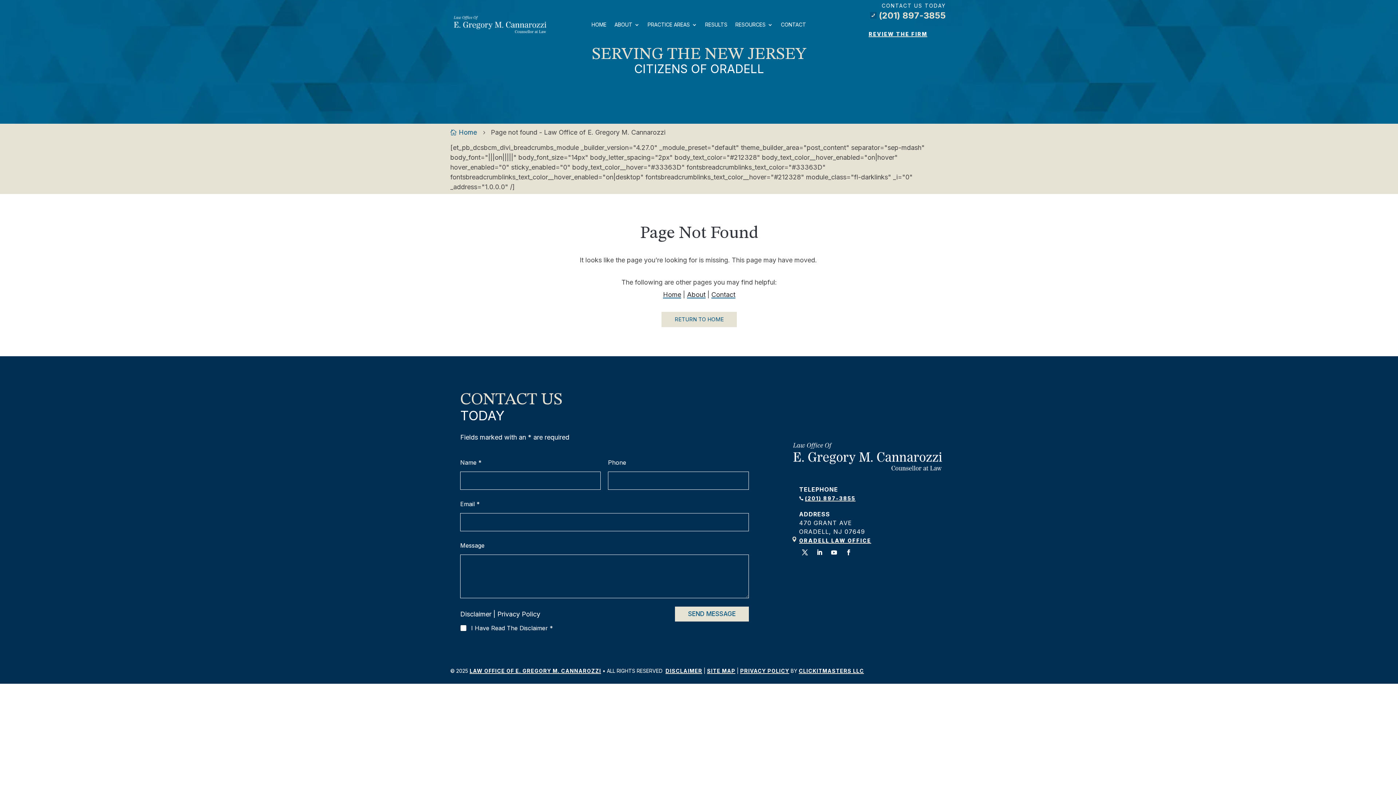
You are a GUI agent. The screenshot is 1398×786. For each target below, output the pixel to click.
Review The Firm (898, 34)
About (623, 24)
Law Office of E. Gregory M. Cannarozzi (535, 671)
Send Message (712, 614)
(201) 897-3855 (909, 15)
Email (470, 504)
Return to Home (699, 319)
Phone (617, 462)
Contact (793, 24)
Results (716, 24)
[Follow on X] (805, 552)
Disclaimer (475, 614)
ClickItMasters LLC (831, 671)
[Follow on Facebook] (848, 552)
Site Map (721, 671)
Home (599, 24)
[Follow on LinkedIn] (819, 552)
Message (472, 545)
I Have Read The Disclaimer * (512, 628)
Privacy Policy (518, 614)
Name (471, 462)
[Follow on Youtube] (834, 552)
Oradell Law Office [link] (835, 540)
